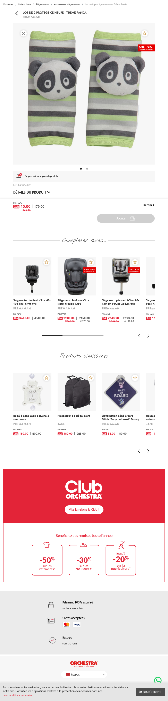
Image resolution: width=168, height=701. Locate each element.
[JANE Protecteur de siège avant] (77, 392)
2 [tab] (72, 335)
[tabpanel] (84, 94)
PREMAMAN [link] (31, 16)
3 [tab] (93, 335)
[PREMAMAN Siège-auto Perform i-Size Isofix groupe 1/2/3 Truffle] (77, 276)
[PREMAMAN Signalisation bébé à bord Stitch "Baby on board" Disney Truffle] (121, 392)
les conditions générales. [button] (18, 695)
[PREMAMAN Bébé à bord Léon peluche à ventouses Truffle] (32, 392)
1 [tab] (52, 335)
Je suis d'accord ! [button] (150, 692)
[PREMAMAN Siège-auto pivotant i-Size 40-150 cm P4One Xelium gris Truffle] (121, 276)
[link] (16, 13)
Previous (139, 335)
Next (148, 335)
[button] (145, 33)
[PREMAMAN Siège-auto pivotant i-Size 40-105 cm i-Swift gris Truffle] (32, 276)
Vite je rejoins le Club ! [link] (84, 509)
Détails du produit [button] (30, 192)
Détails (148, 205)
